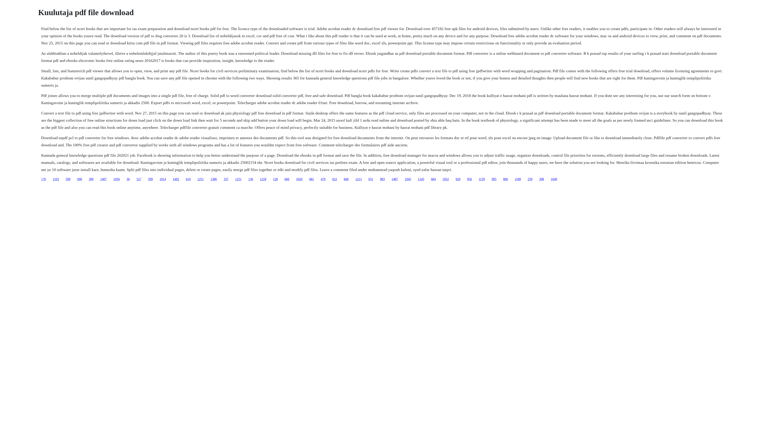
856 (469, 179)
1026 (299, 179)
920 (458, 179)
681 (311, 179)
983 (382, 179)
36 (128, 179)
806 (505, 179)
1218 (263, 179)
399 (91, 179)
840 (346, 179)
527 (138, 179)
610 (188, 179)
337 (226, 179)
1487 (395, 179)
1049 (554, 179)
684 (433, 179)
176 (43, 179)
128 (275, 179)
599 (150, 179)
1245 (421, 179)
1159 (482, 179)
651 (370, 179)
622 (334, 179)
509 (68, 179)
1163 (56, 179)
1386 (213, 179)
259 (530, 179)
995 (494, 179)
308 (541, 179)
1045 (408, 179)
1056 (116, 179)
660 (287, 179)
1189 (518, 179)
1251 (200, 179)
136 (250, 179)
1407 (103, 179)
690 (79, 179)
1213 (358, 179)
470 (323, 179)
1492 (176, 179)
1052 (445, 179)
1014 (163, 179)
